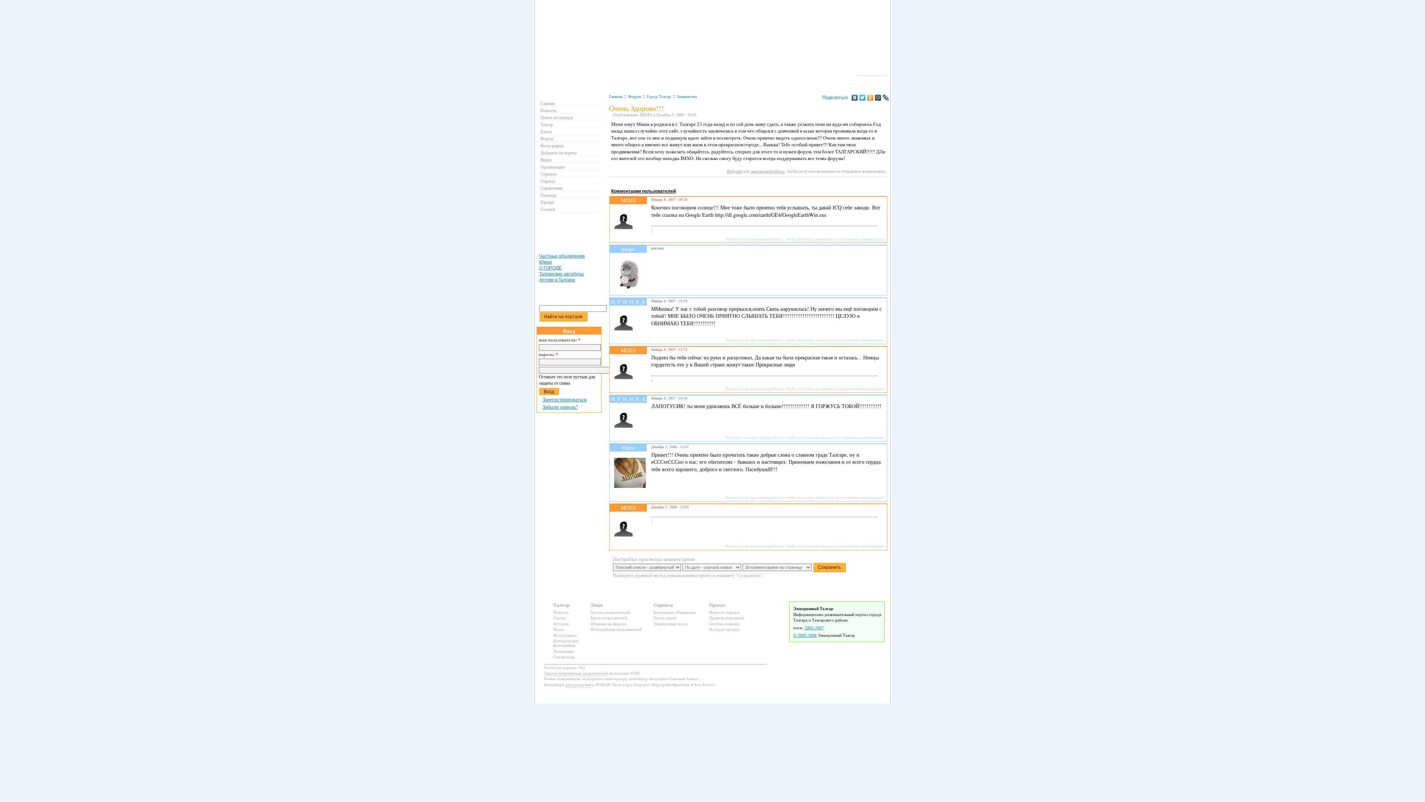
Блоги (545, 131)
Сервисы (548, 174)
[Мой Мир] (878, 97)
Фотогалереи (565, 635)
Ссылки (547, 209)
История (561, 623)
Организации (552, 167)
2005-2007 (814, 627)
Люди (596, 604)
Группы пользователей (610, 612)
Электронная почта (670, 623)
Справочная (551, 188)
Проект (547, 202)
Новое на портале (556, 117)
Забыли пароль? (560, 406)
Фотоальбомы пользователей (616, 629)
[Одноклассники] (870, 97)
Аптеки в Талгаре (557, 280)
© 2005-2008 (805, 635)
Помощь (548, 195)
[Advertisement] (744, 184)
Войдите (734, 171)
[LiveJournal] (886, 97)
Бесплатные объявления (674, 612)
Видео (546, 160)
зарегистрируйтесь (767, 171)
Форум (634, 96)
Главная (615, 96)
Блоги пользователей (608, 617)
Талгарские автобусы (561, 274)
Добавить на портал (558, 153)
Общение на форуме (608, 623)
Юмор (545, 262)
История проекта (724, 629)
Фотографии (551, 146)
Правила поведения (726, 617)
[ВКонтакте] (855, 97)
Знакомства (687, 96)
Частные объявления (562, 256)
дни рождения (578, 684)
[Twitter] (863, 97)
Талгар (546, 124)
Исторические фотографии (566, 643)
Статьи (559, 617)
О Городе (872, 72)
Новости (548, 110)
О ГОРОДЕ (550, 268)
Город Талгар (659, 96)
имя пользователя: (559, 340)
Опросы (547, 181)
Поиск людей (665, 617)
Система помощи (724, 623)
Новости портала (724, 612)
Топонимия (563, 651)
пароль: (548, 355)
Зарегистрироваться (564, 399)
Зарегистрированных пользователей (576, 673)
